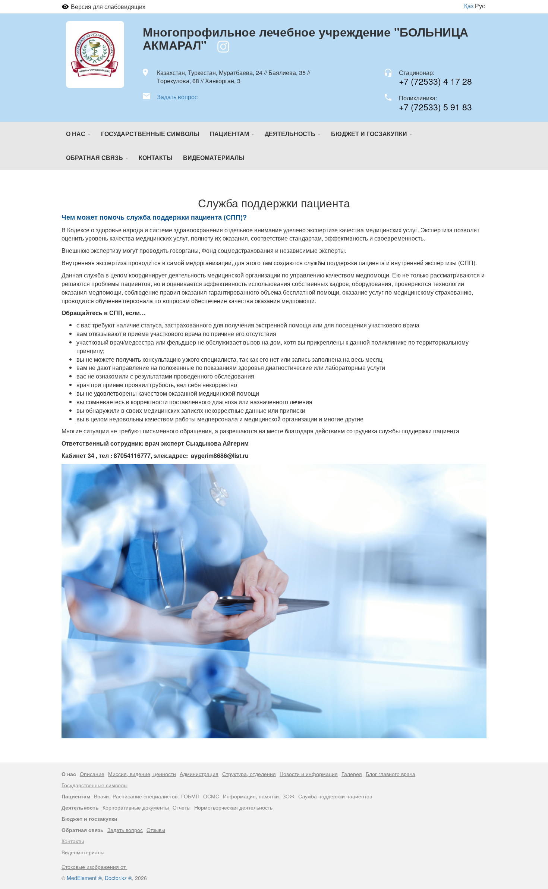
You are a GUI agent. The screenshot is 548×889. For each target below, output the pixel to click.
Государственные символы (150, 133)
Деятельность (291, 133)
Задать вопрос (177, 97)
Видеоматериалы (214, 157)
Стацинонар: (416, 73)
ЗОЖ (289, 796)
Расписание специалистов (145, 796)
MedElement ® (84, 878)
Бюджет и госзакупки (370, 133)
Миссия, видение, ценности (142, 774)
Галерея (351, 774)
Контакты (156, 157)
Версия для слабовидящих (108, 6)
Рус (480, 5)
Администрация (199, 774)
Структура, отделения (249, 774)
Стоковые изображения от (94, 866)
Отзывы (156, 829)
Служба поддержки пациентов (335, 796)
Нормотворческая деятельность (233, 807)
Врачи (101, 796)
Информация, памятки (251, 796)
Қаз (468, 5)
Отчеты (181, 807)
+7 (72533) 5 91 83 (435, 107)
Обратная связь (95, 157)
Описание (92, 774)
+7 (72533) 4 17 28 (435, 81)
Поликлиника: (418, 98)
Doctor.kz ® (118, 878)
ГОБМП (190, 796)
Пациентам (230, 133)
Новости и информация (309, 774)
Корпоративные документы (136, 807)
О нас (76, 133)
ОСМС (211, 796)
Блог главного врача (390, 774)
